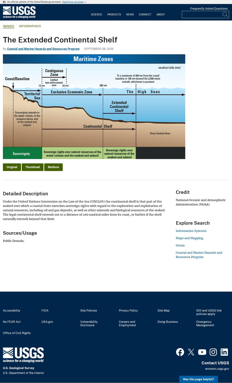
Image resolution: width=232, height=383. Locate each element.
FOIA (45, 310)
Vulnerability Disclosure (89, 323)
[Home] (19, 17)
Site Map (164, 310)
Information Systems (191, 231)
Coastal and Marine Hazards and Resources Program (43, 49)
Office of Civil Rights (17, 333)
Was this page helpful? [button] (198, 379)
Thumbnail (32, 167)
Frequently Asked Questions (209, 8)
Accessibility (11, 310)
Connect (145, 14)
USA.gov (47, 322)
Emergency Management (205, 323)
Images (8, 26)
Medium (53, 167)
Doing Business (168, 322)
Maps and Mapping (189, 238)
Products (114, 14)
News (130, 14)
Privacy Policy (128, 310)
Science (96, 14)
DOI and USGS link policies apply (209, 312)
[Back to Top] (219, 370)
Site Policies (88, 310)
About (160, 14)
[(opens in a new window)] (180, 351)
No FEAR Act (11, 322)
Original (12, 167)
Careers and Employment (127, 323)
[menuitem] (96, 12)
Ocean (180, 245)
